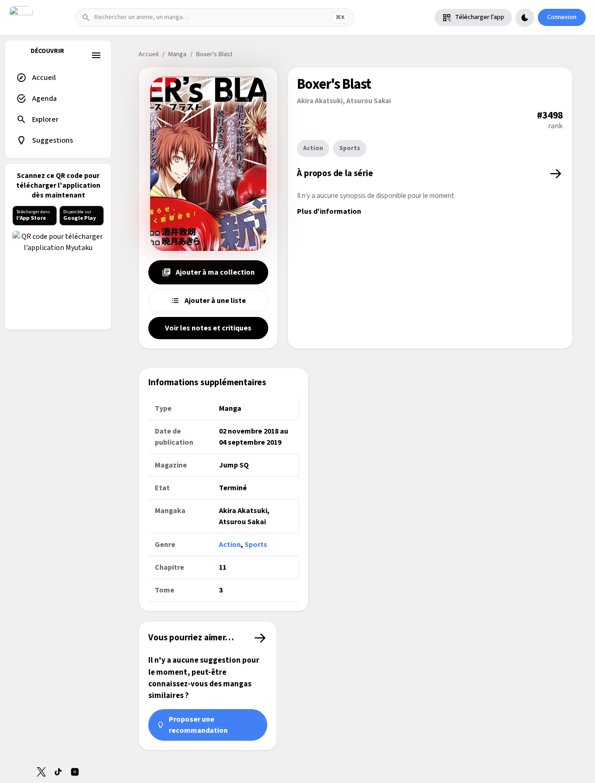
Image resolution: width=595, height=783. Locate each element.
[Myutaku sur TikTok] (58, 771)
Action (313, 148)
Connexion (561, 17)
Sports (349, 148)
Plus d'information (329, 211)
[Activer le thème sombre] (525, 17)
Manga (177, 54)
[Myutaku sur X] (41, 771)
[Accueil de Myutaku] (21, 17)
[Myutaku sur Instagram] (74, 771)
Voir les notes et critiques (208, 328)
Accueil (149, 54)
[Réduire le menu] (96, 55)
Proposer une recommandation (198, 725)
